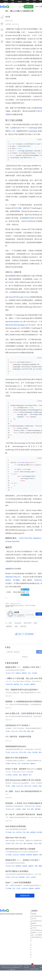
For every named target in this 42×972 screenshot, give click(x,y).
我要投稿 (30, 925)
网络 (28, 731)
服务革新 (16, 684)
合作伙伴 (30, 934)
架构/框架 (37, 809)
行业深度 (18, 809)
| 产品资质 (41, 967)
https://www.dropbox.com (14, 321)
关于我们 (30, 916)
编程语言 (9, 626)
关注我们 (30, 953)
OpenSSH (13, 297)
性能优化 (18, 673)
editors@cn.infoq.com (13, 577)
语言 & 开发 (27, 623)
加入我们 (30, 944)
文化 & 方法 (11, 673)
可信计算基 (17, 208)
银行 (29, 673)
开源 (24, 832)
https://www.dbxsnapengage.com (17, 325)
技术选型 (35, 752)
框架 (32, 731)
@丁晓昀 (16, 580)
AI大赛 (22, 6)
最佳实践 (29, 843)
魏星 (10, 568)
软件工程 (23, 626)
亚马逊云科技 (25, 763)
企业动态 (34, 673)
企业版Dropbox (15, 128)
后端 (16, 626)
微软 (32, 809)
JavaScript (18, 623)
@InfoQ (8, 580)
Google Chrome (24, 297)
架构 (35, 623)
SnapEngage (33, 128)
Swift (28, 809)
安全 (10, 623)
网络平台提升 (30, 218)
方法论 (29, 752)
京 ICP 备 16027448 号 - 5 (26, 967)
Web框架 (22, 854)
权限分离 (15, 276)
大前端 (9, 775)
